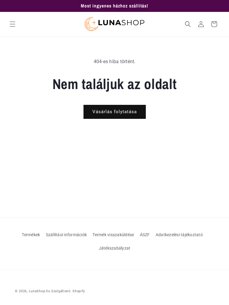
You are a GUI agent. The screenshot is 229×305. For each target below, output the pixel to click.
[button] (12, 24)
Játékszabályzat (115, 248)
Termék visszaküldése (113, 234)
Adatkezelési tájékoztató (179, 234)
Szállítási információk (66, 234)
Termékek (31, 234)
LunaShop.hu (39, 291)
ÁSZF (145, 234)
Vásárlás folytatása (114, 111)
